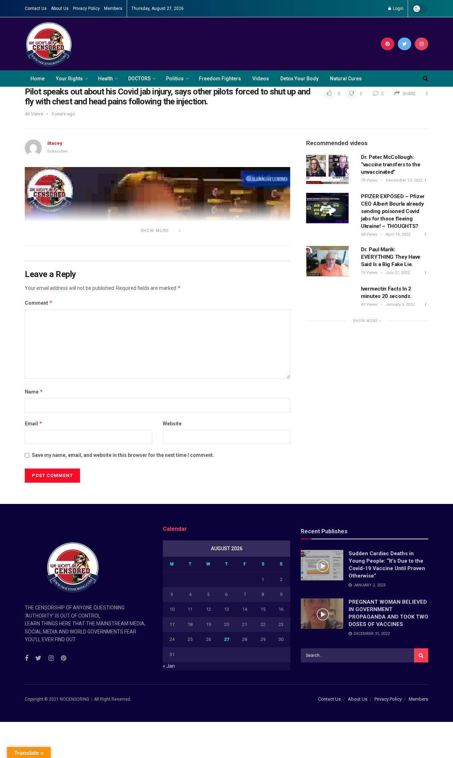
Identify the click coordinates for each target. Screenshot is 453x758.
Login (397, 8)
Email (33, 423)
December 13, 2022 (403, 180)
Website (172, 423)
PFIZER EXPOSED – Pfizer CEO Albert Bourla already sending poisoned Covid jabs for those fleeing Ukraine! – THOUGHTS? (393, 211)
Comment (39, 302)
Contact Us (36, 8)
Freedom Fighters (220, 78)
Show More (366, 321)
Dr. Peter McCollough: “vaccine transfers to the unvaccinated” (390, 164)
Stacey (54, 143)
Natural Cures (346, 78)
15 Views (369, 272)
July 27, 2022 (397, 272)
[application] (157, 241)
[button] (157, 242)
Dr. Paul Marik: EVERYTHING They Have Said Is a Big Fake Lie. (390, 257)
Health (105, 78)
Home (37, 78)
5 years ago (63, 113)
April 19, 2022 (397, 234)
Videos (260, 78)
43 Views (369, 304)
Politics (175, 78)
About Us (60, 8)
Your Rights (69, 78)
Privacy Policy (86, 8)
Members (113, 8)
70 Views (369, 180)
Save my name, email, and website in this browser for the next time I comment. (123, 455)
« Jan (169, 666)
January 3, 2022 (399, 304)
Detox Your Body (299, 78)
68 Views (369, 234)
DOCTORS (139, 78)
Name (34, 391)
